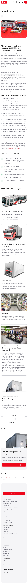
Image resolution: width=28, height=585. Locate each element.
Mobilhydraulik (6, 516)
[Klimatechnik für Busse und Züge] (14, 200)
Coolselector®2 (11, 148)
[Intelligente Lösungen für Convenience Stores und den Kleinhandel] (14, 335)
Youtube (18, 490)
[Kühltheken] (14, 302)
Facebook (13, 490)
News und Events (7, 562)
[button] (19, 2)
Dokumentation (6, 527)
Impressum (5, 575)
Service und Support (8, 525)
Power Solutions (6, 553)
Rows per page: (11, 419)
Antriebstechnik (6, 545)
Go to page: (11, 422)
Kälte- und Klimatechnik (12, 6)
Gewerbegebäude (7, 503)
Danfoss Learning (5, 146)
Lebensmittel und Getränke (9, 509)
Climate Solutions (7, 543)
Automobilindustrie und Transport (10, 501)
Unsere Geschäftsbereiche (9, 541)
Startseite (2, 6)
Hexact (17, 148)
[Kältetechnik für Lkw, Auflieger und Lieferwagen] (14, 233)
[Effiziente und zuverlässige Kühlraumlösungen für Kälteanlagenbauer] (14, 386)
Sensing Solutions (7, 551)
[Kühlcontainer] (14, 269)
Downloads (5, 529)
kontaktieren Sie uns (7, 477)
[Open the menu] (25, 2)
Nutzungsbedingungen (8, 572)
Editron (4, 547)
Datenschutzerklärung (8, 569)
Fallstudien (5, 531)
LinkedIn (5, 490)
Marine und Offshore (7, 514)
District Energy (6, 505)
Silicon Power (6, 555)
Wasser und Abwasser (7, 522)
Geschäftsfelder (7, 499)
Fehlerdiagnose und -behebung (10, 533)
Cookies (5, 579)
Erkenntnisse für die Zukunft (9, 565)
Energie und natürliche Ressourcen (10, 507)
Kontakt (24, 16)
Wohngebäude (6, 520)
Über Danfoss (6, 558)
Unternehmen (6, 560)
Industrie (5, 511)
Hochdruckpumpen (7, 549)
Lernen (17, 16)
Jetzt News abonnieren (14, 493)
